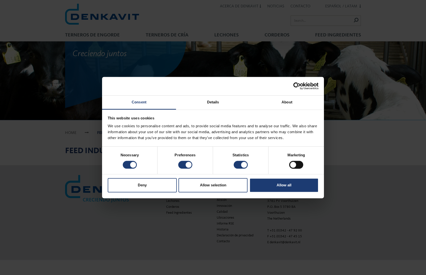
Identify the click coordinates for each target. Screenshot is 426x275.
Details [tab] (213, 102)
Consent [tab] (139, 102)
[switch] (185, 165)
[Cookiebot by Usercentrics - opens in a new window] (297, 86)
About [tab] (287, 102)
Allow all (284, 185)
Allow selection (213, 185)
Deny (142, 185)
